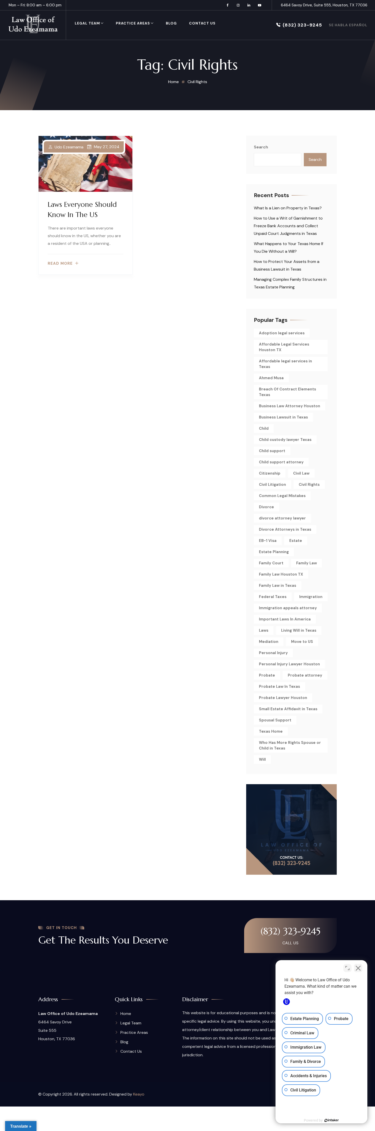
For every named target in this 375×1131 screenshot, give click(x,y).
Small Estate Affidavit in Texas (288, 708)
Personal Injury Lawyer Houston (289, 664)
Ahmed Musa (271, 377)
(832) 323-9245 (302, 25)
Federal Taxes (272, 596)
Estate (295, 540)
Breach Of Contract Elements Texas (287, 392)
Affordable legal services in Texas (285, 364)
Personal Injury (273, 652)
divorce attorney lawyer (282, 518)
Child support (272, 450)
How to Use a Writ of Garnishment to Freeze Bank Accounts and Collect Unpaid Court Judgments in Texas (288, 225)
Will (262, 759)
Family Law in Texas (277, 585)
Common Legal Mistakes (282, 495)
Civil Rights (309, 484)
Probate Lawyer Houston (283, 697)
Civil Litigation (272, 484)
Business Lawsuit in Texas (283, 417)
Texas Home (271, 731)
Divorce (266, 507)
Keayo (138, 1094)
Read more (60, 263)
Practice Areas (133, 23)
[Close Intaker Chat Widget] (358, 968)
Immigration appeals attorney (288, 608)
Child (264, 428)
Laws (263, 630)
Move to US (302, 641)
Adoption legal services (282, 333)
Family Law (306, 563)
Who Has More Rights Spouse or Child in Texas (290, 745)
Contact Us (202, 23)
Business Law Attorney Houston (289, 406)
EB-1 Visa (268, 540)
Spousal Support (275, 720)
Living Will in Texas (298, 630)
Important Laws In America (285, 619)
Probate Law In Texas (279, 686)
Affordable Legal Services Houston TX (284, 347)
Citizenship (269, 473)
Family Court (271, 563)
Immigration (310, 596)
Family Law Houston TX (281, 574)
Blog (171, 23)
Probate (267, 675)
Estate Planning (274, 551)
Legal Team (87, 23)
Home (125, 1013)
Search (261, 147)
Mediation (268, 641)
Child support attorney (281, 462)
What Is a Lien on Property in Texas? (288, 208)
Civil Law (301, 473)
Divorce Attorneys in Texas (285, 529)
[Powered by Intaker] (331, 1120)
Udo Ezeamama (69, 147)
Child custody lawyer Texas (285, 439)
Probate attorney (305, 675)
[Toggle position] (347, 968)
